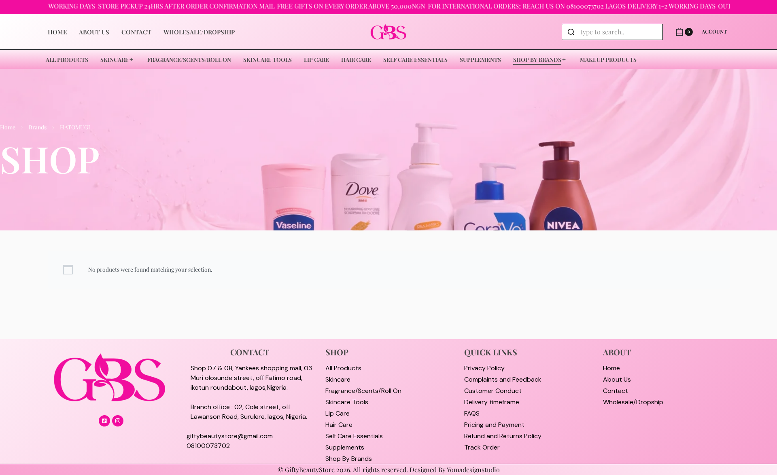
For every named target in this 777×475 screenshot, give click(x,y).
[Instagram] (117, 420)
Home (7, 127)
